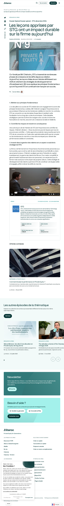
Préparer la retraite (38, 446)
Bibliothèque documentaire (11, 500)
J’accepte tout (29, 497)
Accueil (6, 9)
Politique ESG (37, 475)
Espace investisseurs (39, 470)
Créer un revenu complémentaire (42, 449)
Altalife (6, 446)
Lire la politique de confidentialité (10, 491)
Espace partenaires (38, 467)
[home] (7, 3)
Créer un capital (37, 441)
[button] (8, 503)
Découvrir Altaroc (23, 9)
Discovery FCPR (8, 441)
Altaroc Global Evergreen (11, 443)
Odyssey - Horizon (9, 454)
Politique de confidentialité (51, 498)
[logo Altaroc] (9, 430)
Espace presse (37, 472)
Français (57, 504)
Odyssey (6, 452)
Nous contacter (37, 464)
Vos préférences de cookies (36, 498)
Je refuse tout (7, 497)
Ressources (13, 9)
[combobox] (56, 504)
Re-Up (5, 449)
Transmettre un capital (39, 443)
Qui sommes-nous (38, 461)
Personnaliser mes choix (18, 497)
